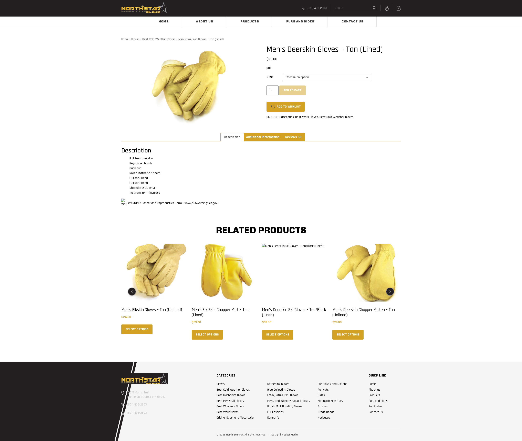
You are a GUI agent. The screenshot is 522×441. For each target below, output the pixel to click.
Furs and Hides (300, 21)
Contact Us (352, 21)
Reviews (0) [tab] (293, 137)
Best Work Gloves (306, 117)
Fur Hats (323, 390)
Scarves (323, 406)
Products (249, 21)
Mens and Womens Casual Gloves (288, 401)
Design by (277, 435)
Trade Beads (326, 412)
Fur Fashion (376, 406)
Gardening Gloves (278, 384)
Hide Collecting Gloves (281, 390)
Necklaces (324, 418)
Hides (321, 395)
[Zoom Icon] (188, 85)
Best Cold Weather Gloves (159, 39)
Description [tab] (232, 137)
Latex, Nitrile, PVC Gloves (282, 395)
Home (163, 21)
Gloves (135, 39)
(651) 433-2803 (316, 8)
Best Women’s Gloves (230, 406)
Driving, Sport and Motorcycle (235, 418)
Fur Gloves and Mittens (332, 384)
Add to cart (292, 90)
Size (270, 77)
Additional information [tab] (263, 137)
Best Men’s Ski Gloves (230, 401)
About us (204, 21)
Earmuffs (273, 418)
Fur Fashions (275, 412)
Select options (136, 329)
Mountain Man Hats (330, 401)
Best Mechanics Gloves (231, 395)
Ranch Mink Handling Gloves (284, 406)
